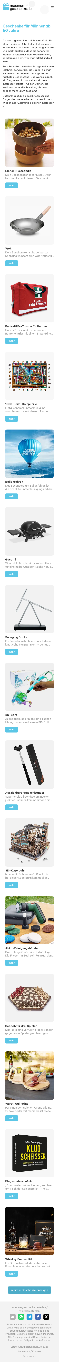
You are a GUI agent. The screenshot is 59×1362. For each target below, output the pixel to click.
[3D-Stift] (29, 698)
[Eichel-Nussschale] (29, 153)
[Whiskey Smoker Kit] (29, 1242)
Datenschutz (29, 1356)
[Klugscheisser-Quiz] (29, 1164)
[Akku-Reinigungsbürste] (29, 931)
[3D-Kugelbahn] (29, 853)
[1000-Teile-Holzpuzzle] (29, 387)
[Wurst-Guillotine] (29, 1086)
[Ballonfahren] (29, 464)
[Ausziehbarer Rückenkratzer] (29, 775)
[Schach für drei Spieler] (29, 1008)
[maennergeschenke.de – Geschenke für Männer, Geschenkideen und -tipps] (17, 7)
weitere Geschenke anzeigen (29, 1290)
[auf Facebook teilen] (38, 1317)
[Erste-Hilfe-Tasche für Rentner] (29, 309)
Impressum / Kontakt (29, 1351)
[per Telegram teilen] (29, 1317)
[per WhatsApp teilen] (21, 1317)
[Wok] (29, 231)
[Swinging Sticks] (29, 620)
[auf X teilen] (46, 1317)
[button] (52, 7)
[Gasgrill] (29, 542)
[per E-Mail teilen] (13, 1317)
